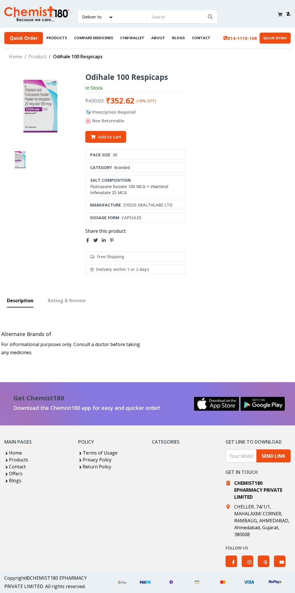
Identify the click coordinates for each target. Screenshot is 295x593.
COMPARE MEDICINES (93, 37)
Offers (15, 473)
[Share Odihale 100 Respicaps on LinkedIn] (105, 241)
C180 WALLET (132, 37)
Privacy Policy (97, 460)
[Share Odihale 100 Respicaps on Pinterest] (113, 241)
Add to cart (109, 137)
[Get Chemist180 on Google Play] (263, 404)
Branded (122, 167)
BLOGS (178, 37)
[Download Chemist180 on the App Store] (217, 404)
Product (38, 56)
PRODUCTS (56, 37)
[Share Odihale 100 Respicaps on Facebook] (89, 241)
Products (18, 460)
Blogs (15, 480)
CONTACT (201, 37)
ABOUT (158, 37)
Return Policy (97, 466)
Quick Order (24, 38)
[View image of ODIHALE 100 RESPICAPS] (20, 160)
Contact (17, 466)
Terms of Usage (100, 453)
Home (15, 56)
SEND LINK (273, 456)
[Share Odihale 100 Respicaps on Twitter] (97, 241)
